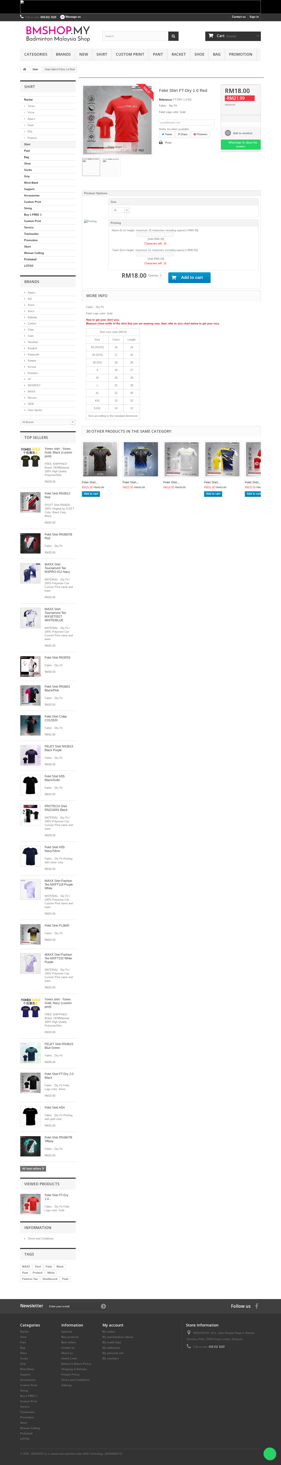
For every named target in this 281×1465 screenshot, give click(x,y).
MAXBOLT (34, 385)
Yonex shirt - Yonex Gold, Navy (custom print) (58, 1002)
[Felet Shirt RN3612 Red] (30, 502)
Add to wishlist (242, 133)
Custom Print (130, 54)
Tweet (168, 134)
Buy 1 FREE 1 (33, 214)
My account (112, 1325)
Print (168, 142)
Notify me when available (174, 129)
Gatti (30, 335)
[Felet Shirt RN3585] (100, 459)
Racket (179, 54)
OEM (30, 403)
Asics (31, 311)
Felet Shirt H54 (55, 1107)
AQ (29, 298)
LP (29, 379)
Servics (29, 227)
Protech (32, 138)
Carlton (31, 323)
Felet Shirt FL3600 (57, 925)
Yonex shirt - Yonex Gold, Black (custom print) (58, 452)
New (83, 54)
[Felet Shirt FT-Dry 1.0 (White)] (181, 459)
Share (183, 134)
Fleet (30, 125)
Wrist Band (31, 182)
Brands (63, 54)
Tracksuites (31, 233)
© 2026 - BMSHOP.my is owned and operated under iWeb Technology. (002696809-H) (71, 1453)
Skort (27, 246)
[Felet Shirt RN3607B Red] (30, 543)
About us (67, 1353)
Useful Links (69, 1358)
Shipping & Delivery (74, 1369)
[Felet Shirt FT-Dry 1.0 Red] (91, 167)
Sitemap (66, 1385)
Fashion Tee (30, 1279)
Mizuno (31, 397)
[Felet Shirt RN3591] (222, 459)
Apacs (31, 118)
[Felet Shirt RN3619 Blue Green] (30, 1053)
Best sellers (68, 1342)
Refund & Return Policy (76, 1363)
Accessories (31, 195)
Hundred (32, 342)
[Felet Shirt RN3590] (141, 459)
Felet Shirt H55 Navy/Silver (55, 849)
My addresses (111, 1347)
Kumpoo (32, 373)
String (28, 208)
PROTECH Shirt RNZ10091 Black (56, 808)
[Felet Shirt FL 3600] (30, 934)
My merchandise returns (117, 1337)
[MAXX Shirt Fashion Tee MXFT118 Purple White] (30, 889)
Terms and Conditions (40, 1238)
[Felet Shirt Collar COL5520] (30, 725)
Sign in (254, 16)
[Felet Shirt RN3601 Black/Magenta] (30, 695)
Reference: (165, 99)
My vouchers (110, 1358)
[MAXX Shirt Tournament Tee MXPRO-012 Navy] (30, 573)
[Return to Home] (24, 69)
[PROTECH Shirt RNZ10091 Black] (30, 815)
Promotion (240, 54)
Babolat (32, 317)
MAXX (31, 391)
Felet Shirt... (90, 482)
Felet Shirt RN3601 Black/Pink (57, 688)
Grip (27, 176)
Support (29, 189)
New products (70, 1337)
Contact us (239, 16)
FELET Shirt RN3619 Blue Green (59, 1045)
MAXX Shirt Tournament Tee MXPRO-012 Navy (57, 568)
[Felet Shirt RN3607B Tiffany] (30, 1146)
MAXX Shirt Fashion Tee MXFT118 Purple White (59, 884)
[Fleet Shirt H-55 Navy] (30, 856)
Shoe (199, 54)
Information (37, 1227)
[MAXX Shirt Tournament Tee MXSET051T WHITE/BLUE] (30, 618)
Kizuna (31, 366)
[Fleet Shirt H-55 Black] (30, 785)
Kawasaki (33, 354)
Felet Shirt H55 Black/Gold (55, 778)
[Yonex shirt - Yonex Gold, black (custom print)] (30, 457)
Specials (66, 1331)
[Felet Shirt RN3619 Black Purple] (30, 755)
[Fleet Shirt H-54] (30, 1116)
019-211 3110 (216, 1346)
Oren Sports (34, 410)
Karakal (32, 348)
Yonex (31, 106)
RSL (30, 131)
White (51, 1272)
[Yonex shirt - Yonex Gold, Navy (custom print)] (30, 1008)
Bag (217, 54)
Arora (30, 305)
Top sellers (36, 437)
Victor (31, 112)
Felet (30, 329)
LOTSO (28, 265)
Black (60, 1266)
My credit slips (111, 1342)
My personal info (113, 1353)
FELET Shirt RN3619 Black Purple (59, 748)
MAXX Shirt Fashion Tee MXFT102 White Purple (58, 958)
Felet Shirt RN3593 (57, 657)
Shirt (101, 54)
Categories (35, 54)
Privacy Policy (70, 1374)
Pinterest (201, 134)
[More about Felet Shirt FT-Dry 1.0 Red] (30, 1204)
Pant (158, 54)
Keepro (31, 360)
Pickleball (30, 259)
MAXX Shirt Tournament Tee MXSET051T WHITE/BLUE (55, 614)
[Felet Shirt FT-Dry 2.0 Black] (30, 1083)
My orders (108, 1331)
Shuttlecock (49, 1279)
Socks (28, 170)
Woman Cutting (34, 253)
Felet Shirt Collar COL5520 (56, 718)
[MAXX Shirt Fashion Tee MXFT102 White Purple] (30, 963)
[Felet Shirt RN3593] (30, 666)
